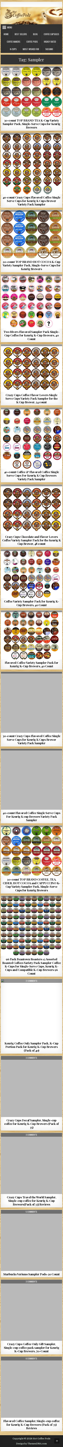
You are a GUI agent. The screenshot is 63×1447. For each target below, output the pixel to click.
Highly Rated (50, 41)
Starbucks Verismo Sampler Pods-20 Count (31, 1274)
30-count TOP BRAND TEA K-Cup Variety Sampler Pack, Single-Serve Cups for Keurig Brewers (31, 123)
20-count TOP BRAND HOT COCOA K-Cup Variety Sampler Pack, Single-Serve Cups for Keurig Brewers (32, 265)
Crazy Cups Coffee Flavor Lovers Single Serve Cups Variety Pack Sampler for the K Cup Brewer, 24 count (31, 398)
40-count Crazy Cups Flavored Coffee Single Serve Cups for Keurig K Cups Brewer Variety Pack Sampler (31, 200)
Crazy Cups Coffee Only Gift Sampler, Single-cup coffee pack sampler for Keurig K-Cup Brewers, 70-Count (31, 1347)
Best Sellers (21, 34)
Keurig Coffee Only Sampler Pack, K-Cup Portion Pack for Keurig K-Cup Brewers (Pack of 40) (31, 1046)
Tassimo (49, 49)
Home (6, 34)
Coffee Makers (13, 41)
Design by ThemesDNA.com (31, 1443)
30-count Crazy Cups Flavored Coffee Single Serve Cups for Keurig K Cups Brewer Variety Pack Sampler (31, 739)
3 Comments (31, 1058)
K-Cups (13, 49)
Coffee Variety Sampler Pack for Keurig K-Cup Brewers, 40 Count (31, 603)
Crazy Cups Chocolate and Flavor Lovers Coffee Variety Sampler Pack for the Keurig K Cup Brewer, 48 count (31, 540)
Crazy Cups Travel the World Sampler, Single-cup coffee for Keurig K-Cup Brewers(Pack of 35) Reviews (31, 1200)
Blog (35, 34)
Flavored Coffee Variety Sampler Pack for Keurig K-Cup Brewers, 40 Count (31, 664)
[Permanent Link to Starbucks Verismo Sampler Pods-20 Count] (31, 1240)
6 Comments (31, 1358)
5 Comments (31, 1212)
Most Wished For (31, 49)
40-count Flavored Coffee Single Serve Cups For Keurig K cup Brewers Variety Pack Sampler (31, 816)
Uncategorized (31, 1064)
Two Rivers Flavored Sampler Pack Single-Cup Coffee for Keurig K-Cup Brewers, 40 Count (31, 335)
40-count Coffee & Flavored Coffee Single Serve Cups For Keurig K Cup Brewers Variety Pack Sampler (31, 475)
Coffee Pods (32, 41)
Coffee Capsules (51, 34)
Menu (9, 27)
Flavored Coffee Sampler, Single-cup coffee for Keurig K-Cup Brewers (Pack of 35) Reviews (31, 1424)
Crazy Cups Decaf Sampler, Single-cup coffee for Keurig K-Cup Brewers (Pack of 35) (31, 1123)
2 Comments (31, 981)
